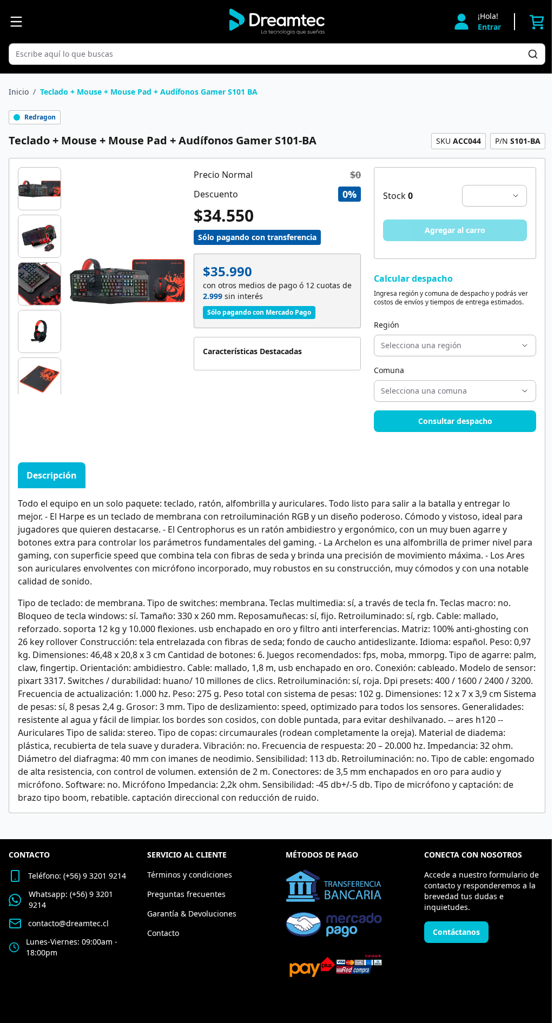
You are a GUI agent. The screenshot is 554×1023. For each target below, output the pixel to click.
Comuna (389, 370)
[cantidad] (494, 196)
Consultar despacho (455, 421)
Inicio (19, 92)
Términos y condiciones (189, 874)
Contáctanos (456, 932)
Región (386, 325)
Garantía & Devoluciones (191, 913)
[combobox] (271, 54)
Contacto (163, 933)
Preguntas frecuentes (186, 894)
